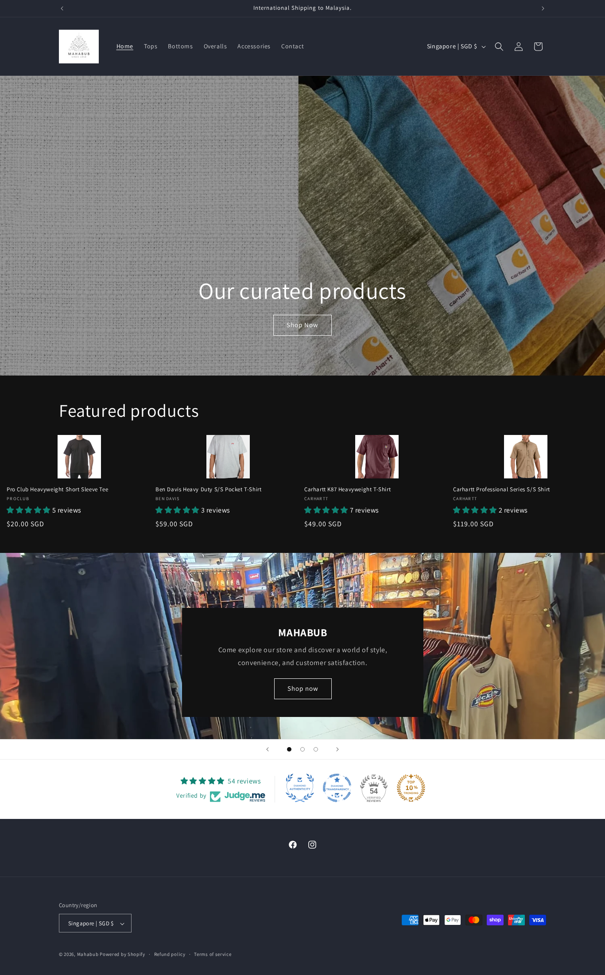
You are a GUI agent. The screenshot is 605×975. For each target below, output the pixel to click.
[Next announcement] (543, 8)
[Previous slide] (267, 749)
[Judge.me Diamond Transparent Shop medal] (337, 788)
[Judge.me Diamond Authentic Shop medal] (300, 788)
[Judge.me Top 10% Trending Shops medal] (411, 788)
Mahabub (88, 955)
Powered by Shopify (122, 955)
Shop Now (302, 325)
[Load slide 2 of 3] (302, 749)
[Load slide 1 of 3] (289, 749)
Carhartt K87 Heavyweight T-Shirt (347, 489)
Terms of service (212, 954)
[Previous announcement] (62, 8)
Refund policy (170, 954)
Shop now (302, 688)
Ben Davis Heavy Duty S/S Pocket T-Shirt (208, 489)
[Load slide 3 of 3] (315, 749)
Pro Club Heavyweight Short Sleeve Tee (57, 489)
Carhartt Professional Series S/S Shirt (501, 489)
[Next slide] (337, 749)
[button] (499, 46)
